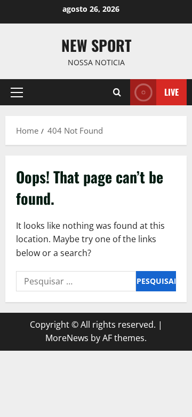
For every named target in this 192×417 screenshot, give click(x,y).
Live (171, 92)
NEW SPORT (96, 45)
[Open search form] (117, 92)
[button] (16, 92)
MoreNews (67, 338)
